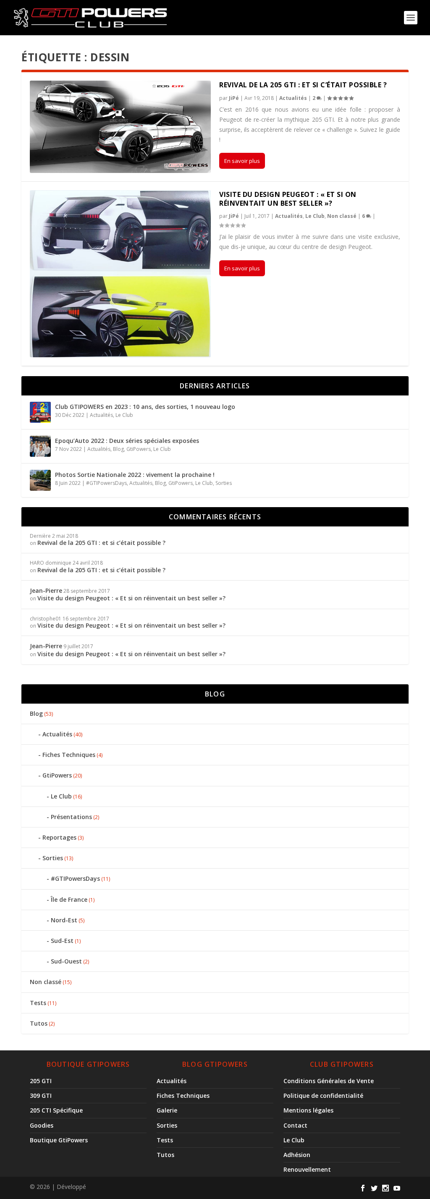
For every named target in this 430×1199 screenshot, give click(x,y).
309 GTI (41, 1096)
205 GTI (41, 1081)
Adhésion (296, 1155)
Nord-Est (64, 920)
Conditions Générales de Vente (328, 1081)
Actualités (293, 98)
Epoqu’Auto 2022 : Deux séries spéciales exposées (127, 441)
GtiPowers (138, 449)
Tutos (38, 1023)
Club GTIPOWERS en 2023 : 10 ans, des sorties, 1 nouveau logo (145, 407)
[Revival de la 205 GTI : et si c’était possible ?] (120, 127)
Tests (38, 1003)
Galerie (167, 1110)
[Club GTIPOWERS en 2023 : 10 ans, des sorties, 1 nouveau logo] (40, 412)
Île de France (69, 899)
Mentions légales (308, 1110)
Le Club (315, 216)
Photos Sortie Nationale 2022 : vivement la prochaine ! (135, 475)
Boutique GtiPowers (59, 1140)
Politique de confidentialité (323, 1096)
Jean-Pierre (46, 590)
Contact (295, 1125)
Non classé (342, 216)
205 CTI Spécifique (56, 1110)
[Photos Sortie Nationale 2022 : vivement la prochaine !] (40, 480)
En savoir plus (242, 161)
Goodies (41, 1125)
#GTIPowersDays (106, 483)
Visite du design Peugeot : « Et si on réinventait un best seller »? (288, 199)
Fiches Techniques (68, 755)
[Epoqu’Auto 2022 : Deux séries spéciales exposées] (40, 446)
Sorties (223, 483)
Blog (118, 449)
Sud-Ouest (66, 961)
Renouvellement (307, 1169)
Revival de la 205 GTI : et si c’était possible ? (303, 84)
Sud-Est (62, 941)
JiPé (234, 98)
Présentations (71, 817)
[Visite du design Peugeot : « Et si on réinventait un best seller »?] (120, 273)
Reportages (59, 837)
